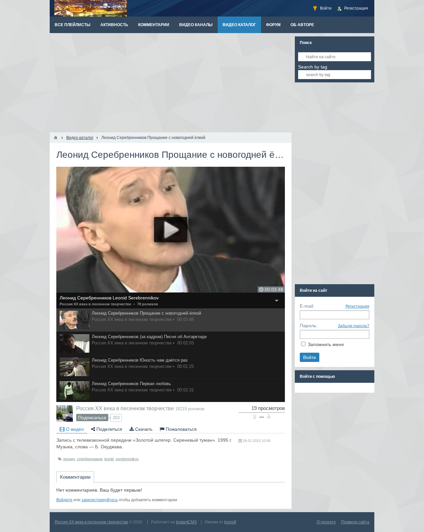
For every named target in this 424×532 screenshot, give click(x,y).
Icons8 (230, 522)
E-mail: (307, 306)
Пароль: (308, 325)
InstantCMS (186, 522)
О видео (74, 429)
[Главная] (55, 137)
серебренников (89, 459)
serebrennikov (127, 459)
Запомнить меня (326, 344)
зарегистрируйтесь (99, 500)
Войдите (64, 500)
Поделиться (108, 429)
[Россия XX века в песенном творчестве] (64, 413)
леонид (69, 459)
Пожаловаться (180, 429)
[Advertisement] (171, 82)
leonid (109, 459)
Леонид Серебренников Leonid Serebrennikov (109, 297)
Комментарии (75, 477)
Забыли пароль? (353, 326)
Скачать (143, 429)
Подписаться (92, 417)
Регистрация (357, 306)
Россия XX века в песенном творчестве (95, 304)
